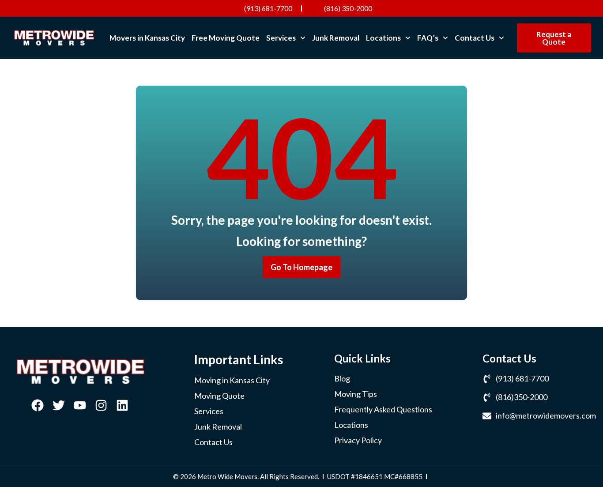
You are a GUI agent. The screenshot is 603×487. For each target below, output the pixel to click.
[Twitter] (59, 405)
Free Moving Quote (226, 37)
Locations (383, 37)
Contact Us (474, 37)
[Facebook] (37, 405)
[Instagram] (101, 405)
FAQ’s (427, 37)
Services (281, 37)
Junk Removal (335, 37)
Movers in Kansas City (147, 37)
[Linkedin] (122, 405)
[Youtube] (80, 405)
